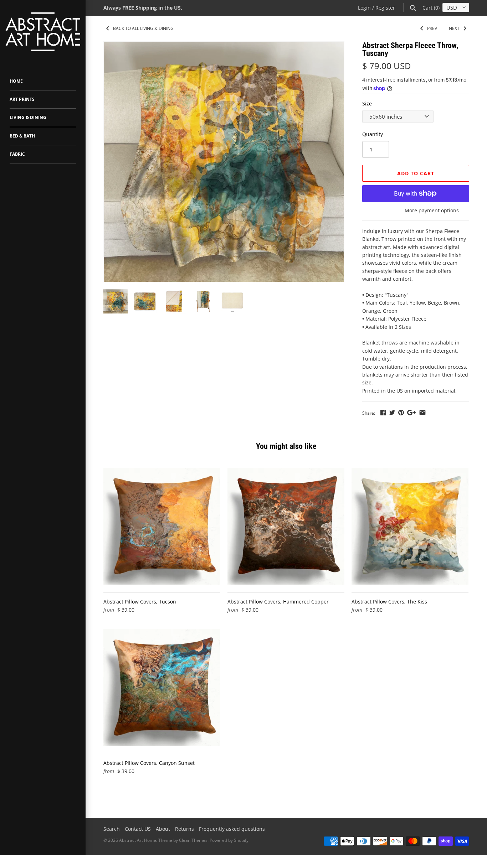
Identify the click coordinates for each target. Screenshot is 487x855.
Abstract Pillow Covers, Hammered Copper (278, 601)
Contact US (138, 828)
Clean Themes (193, 840)
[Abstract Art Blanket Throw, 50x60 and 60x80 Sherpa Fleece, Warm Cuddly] (224, 162)
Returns (184, 828)
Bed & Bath (22, 136)
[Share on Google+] (411, 412)
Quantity (372, 134)
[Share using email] (422, 412)
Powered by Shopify (229, 840)
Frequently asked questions (232, 828)
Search (111, 828)
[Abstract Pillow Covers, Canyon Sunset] (161, 687)
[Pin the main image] (401, 412)
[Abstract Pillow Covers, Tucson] (161, 526)
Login (364, 7)
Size (367, 103)
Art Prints (22, 99)
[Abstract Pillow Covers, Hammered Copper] (285, 526)
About (163, 828)
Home (16, 81)
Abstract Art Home (137, 840)
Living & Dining (28, 117)
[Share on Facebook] (383, 412)
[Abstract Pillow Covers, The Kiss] (410, 526)
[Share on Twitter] (392, 412)
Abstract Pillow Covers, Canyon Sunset (149, 763)
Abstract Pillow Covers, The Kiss (389, 601)
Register (385, 7)
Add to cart (415, 173)
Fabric (17, 154)
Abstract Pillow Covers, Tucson (139, 601)
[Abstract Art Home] (43, 32)
